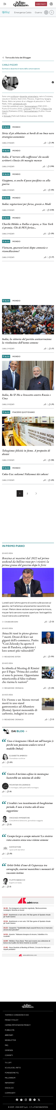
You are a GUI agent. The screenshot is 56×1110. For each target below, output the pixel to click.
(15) (11, 854)
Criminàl (27, 108)
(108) (52, 166)
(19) (52, 404)
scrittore (14, 96)
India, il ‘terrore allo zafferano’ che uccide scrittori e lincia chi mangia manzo (25, 158)
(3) (53, 622)
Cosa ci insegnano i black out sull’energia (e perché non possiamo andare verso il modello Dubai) (29, 744)
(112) (52, 656)
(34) (52, 688)
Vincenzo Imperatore (19, 818)
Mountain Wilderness (19, 785)
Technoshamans (31, 111)
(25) (52, 480)
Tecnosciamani (30, 106)
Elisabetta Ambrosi (18, 756)
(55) (52, 190)
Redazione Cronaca (12, 688)
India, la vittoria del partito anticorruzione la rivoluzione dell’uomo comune (27, 340)
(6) (11, 791)
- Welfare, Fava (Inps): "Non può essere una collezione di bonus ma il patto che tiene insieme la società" (26, 942)
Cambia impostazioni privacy (18, 1025)
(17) (52, 257)
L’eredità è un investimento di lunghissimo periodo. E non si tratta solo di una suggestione (29, 806)
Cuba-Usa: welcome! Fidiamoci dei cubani (25, 474)
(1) (53, 719)
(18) (52, 143)
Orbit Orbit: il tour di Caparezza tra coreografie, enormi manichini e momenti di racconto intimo (30, 869)
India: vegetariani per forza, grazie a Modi (26, 204)
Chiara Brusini (10, 622)
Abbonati (41, 4)
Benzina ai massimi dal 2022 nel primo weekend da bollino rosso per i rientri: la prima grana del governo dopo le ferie (25, 561)
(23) (11, 762)
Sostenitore (15, 847)
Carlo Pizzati (8, 143)
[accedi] (51, 4)
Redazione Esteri (11, 657)
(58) (52, 460)
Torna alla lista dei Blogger (18, 57)
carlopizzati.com (20, 103)
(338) (52, 210)
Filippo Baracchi (17, 880)
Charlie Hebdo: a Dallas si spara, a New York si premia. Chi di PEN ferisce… (27, 225)
